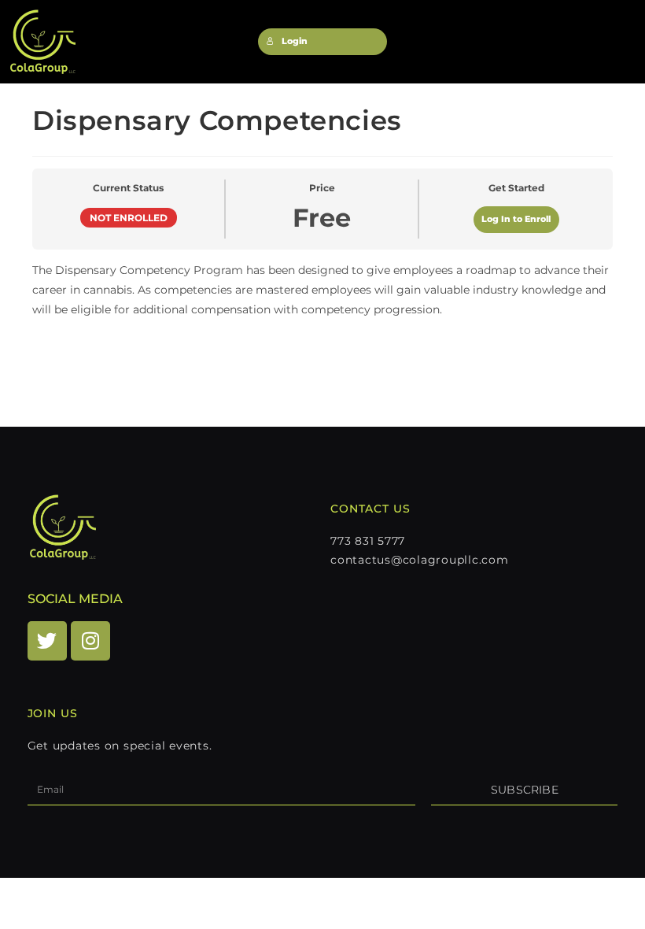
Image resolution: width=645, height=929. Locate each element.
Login (295, 41)
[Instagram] (90, 641)
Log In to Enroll (516, 219)
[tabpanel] (322, 308)
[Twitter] (47, 641)
